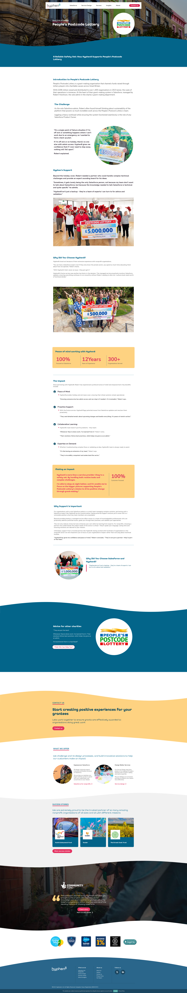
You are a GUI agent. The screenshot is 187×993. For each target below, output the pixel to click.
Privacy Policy (100, 976)
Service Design (82, 974)
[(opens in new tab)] (71, 941)
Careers (98, 972)
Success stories (82, 975)
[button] (63, 647)
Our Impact (99, 978)
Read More (65, 832)
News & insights (82, 977)
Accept (115, 991)
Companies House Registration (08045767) (87, 987)
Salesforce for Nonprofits (81, 971)
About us (98, 970)
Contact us (99, 974)
